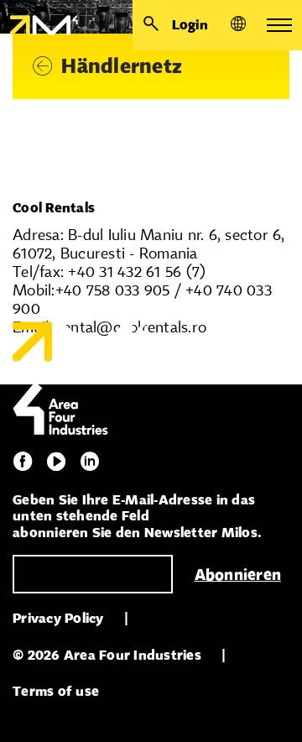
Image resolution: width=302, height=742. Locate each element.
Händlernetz (121, 66)
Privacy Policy (58, 618)
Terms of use (56, 691)
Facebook (23, 462)
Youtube (56, 462)
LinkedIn (90, 462)
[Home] (39, 25)
